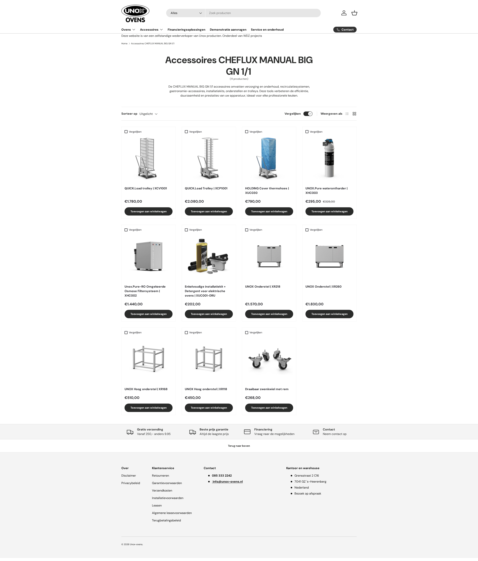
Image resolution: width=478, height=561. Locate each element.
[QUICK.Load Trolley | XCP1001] (209, 159)
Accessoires (149, 30)
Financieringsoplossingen (186, 30)
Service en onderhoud (267, 30)
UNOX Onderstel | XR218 (262, 287)
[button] (354, 13)
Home (124, 43)
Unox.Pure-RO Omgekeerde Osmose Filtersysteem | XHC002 (145, 291)
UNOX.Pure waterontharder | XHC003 (326, 190)
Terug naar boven (239, 445)
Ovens (126, 30)
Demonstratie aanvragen (228, 30)
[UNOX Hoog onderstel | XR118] (209, 360)
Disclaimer (128, 476)
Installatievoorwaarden (167, 498)
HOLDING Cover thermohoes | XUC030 (267, 190)
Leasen (157, 505)
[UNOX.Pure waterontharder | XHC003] (329, 159)
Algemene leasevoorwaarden (172, 513)
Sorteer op (129, 114)
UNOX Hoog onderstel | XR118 (206, 389)
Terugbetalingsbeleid (166, 520)
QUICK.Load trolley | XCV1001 (146, 188)
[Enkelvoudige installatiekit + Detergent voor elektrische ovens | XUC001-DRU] (209, 257)
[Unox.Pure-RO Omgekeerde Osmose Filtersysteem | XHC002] (149, 257)
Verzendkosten (162, 490)
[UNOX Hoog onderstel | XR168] (149, 360)
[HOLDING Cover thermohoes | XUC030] (269, 159)
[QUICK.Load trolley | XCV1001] (149, 159)
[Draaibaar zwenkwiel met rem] (269, 360)
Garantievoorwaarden (167, 483)
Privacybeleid (130, 483)
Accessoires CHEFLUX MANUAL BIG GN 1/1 (152, 43)
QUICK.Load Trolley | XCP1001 (206, 188)
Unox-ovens (136, 544)
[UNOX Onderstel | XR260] (329, 257)
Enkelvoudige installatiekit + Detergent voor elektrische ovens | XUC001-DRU (205, 291)
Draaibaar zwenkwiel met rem (266, 389)
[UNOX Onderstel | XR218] (269, 257)
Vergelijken (293, 114)
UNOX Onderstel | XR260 (323, 287)
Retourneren (160, 476)
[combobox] (243, 13)
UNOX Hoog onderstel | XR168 (146, 389)
